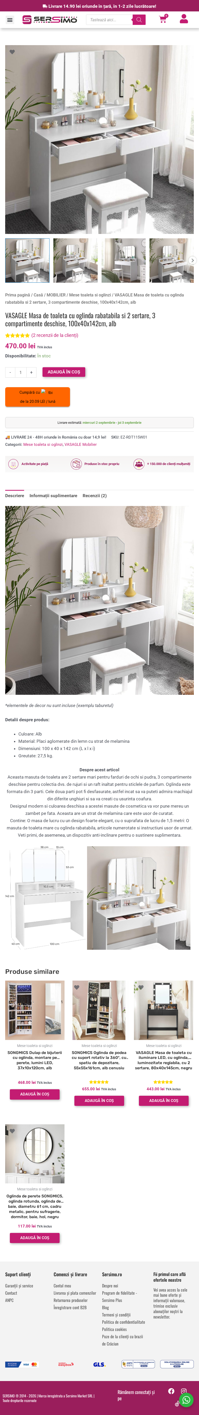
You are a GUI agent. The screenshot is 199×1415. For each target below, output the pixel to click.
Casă (38, 295)
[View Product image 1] (27, 260)
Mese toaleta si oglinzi (90, 295)
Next (192, 260)
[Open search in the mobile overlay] (116, 20)
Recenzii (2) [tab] (95, 495)
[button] (10, 20)
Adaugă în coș (64, 371)
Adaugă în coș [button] (34, 1094)
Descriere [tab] (14, 495)
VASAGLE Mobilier (81, 444)
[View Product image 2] (75, 260)
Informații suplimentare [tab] (53, 495)
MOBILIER (56, 295)
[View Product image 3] (124, 260)
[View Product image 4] (172, 260)
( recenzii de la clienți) (54, 335)
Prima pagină (17, 295)
